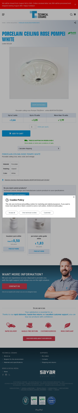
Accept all (12, 213)
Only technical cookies (29, 213)
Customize (47, 213)
